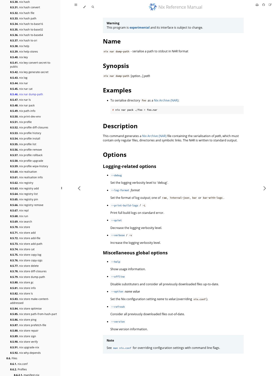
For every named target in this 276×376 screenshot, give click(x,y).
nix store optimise (26, 308)
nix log (18, 77)
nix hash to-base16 (26, 24)
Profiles (18, 369)
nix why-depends (25, 353)
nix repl (19, 210)
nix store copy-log (25, 254)
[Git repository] (264, 5)
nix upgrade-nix (24, 347)
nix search (21, 221)
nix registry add (24, 188)
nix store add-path (26, 244)
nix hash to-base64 (26, 35)
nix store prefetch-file (28, 325)
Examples (117, 90)
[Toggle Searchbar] (93, 7)
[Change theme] (84, 7)
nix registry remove (26, 205)
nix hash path (23, 18)
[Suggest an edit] (270, 5)
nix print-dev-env (25, 116)
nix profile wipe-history (29, 166)
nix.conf (19, 364)
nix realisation (23, 171)
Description (120, 126)
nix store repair (24, 330)
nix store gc (22, 282)
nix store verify (24, 341)
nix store (20, 227)
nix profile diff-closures (29, 127)
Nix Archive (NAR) (166, 100)
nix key (19, 57)
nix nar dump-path (26, 94)
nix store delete (24, 266)
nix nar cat (21, 89)
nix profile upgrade (26, 160)
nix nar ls (20, 99)
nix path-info (22, 111)
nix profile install (25, 138)
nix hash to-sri (23, 40)
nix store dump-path (27, 277)
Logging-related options (129, 166)
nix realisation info (26, 177)
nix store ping (23, 319)
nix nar (19, 83)
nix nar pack (22, 105)
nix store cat (22, 249)
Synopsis (116, 66)
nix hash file (22, 13)
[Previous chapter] (79, 188)
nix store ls (21, 293)
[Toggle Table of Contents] (76, 7)
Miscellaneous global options (135, 252)
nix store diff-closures (28, 271)
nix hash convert (25, 7)
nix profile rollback (26, 155)
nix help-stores (24, 51)
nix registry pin (24, 199)
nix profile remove (26, 149)
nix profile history (25, 133)
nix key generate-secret (29, 72)
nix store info (23, 288)
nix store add (23, 232)
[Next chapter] (264, 188)
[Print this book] (257, 5)
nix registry (21, 183)
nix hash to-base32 (26, 29)
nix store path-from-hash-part (33, 314)
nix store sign (23, 336)
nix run (19, 216)
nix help (19, 46)
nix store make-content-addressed (29, 301)
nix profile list (23, 144)
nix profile (21, 122)
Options (115, 154)
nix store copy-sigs (26, 260)
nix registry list (24, 194)
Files (11, 358)
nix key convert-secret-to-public (30, 64)
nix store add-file (25, 238)
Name (112, 41)
